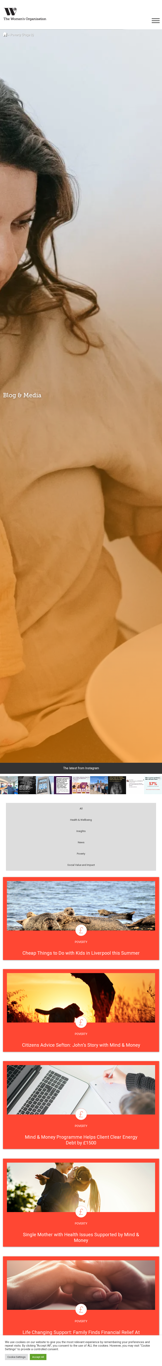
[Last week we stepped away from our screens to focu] (99, 785)
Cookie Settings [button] (16, 1357)
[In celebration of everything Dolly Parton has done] (27, 785)
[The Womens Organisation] (25, 14)
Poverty (81, 853)
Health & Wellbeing (81, 819)
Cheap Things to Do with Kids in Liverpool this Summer (81, 953)
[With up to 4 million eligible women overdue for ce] (45, 785)
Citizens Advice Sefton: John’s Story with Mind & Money (81, 1045)
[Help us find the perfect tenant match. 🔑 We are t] (9, 785)
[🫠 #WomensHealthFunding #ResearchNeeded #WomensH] (135, 785)
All (81, 808)
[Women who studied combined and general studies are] (153, 785)
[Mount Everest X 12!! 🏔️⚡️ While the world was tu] (117, 785)
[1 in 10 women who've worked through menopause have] (63, 785)
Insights (81, 831)
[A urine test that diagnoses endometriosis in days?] (81, 785)
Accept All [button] (38, 1357)
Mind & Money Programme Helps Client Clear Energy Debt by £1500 (81, 1140)
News (81, 842)
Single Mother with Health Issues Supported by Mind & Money (81, 1237)
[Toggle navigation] (155, 21)
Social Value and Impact (81, 864)
